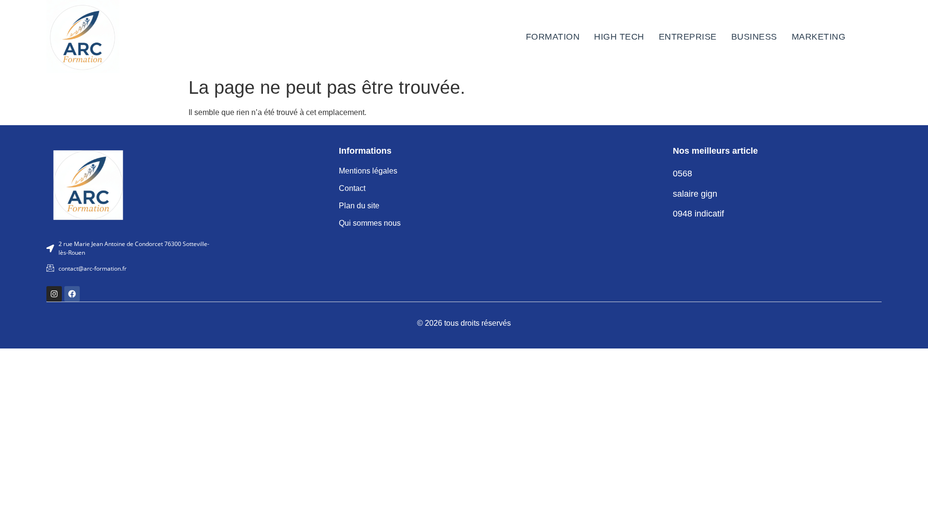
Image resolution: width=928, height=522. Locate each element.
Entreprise (688, 37)
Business (754, 37)
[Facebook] (72, 294)
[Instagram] (54, 294)
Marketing (819, 37)
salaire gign (695, 194)
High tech (619, 37)
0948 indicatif (698, 213)
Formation (553, 37)
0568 (682, 173)
